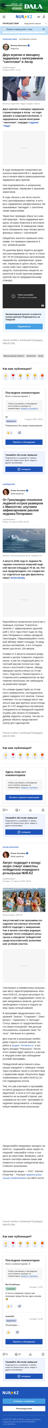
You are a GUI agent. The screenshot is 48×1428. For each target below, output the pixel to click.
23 (6, 1246)
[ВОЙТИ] (44, 17)
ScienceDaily (18, 577)
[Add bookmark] (43, 810)
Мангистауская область (14, 356)
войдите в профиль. (29, 408)
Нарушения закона (32, 23)
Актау (40, 356)
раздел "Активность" (23, 1045)
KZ (38, 17)
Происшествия (11, 23)
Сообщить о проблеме (24, 1401)
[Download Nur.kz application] (24, 6)
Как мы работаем (10, 847)
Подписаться (24, 326)
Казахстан (31, 356)
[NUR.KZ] (24, 17)
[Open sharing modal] (30, 810)
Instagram (26, 469)
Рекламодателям (24, 1408)
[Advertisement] (24, 147)
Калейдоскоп (9, 484)
